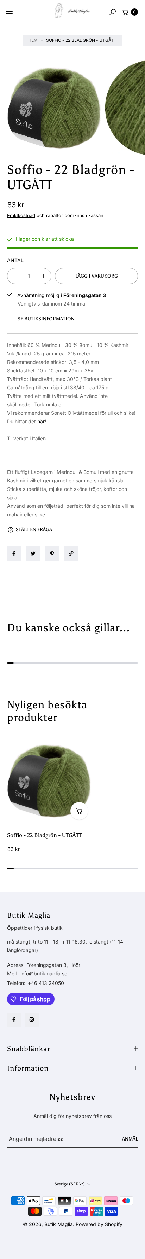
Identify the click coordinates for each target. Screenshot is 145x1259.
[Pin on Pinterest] (52, 553)
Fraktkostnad (21, 215)
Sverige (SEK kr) (70, 1184)
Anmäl (130, 1139)
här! (41, 421)
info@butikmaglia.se (43, 973)
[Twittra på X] (33, 553)
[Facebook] (14, 1020)
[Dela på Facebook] (14, 553)
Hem (33, 40)
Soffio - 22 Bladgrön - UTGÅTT (44, 835)
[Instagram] (32, 1020)
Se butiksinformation (46, 319)
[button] (112, 12)
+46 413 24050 (46, 983)
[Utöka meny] (9, 12)
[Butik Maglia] (72, 10)
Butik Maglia (58, 1224)
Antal (15, 260)
